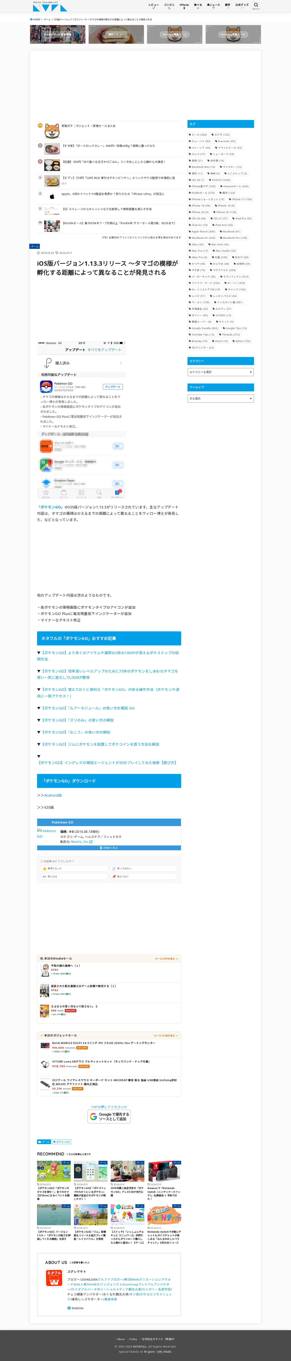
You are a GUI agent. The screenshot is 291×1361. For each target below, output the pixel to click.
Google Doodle (205, 328)
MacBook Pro (235, 238)
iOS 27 (221, 218)
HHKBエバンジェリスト (105, 1284)
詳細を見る (110, 848)
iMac (198, 244)
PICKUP (221, 180)
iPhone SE (226, 212)
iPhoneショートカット (208, 199)
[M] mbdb (164, 1351)
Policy (133, 1339)
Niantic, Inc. (80, 842)
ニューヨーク (223, 154)
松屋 (221, 257)
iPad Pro (243, 218)
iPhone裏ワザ (204, 186)
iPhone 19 (226, 205)
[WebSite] (75, 1308)
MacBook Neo (203, 167)
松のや (242, 257)
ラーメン (201, 302)
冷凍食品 (200, 309)
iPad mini (224, 225)
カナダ (222, 134)
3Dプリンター (203, 347)
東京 (197, 173)
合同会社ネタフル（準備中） (159, 1339)
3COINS (223, 315)
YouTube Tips (203, 334)
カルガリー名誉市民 (156, 1289)
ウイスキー (232, 167)
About (121, 1339)
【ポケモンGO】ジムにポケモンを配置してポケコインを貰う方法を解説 (100, 744)
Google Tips (236, 328)
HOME (36, 19)
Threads (231, 334)
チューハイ (201, 141)
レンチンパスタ (225, 296)
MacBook (232, 231)
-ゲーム (47, 19)
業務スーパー (202, 321)
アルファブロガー (110, 1279)
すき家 (198, 270)
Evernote (227, 141)
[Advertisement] (109, 85)
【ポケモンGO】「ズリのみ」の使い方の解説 (77, 720)
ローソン (236, 283)
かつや (198, 263)
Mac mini (220, 244)
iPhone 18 (201, 205)
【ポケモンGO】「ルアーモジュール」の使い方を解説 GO (88, 708)
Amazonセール (236, 186)
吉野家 (243, 263)
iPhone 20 (200, 212)
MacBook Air (204, 238)
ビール (199, 134)
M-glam (149, 1351)
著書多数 (111, 1299)
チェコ (198, 154)
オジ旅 (134, 1294)
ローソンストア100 (206, 289)
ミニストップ (237, 173)
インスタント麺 (230, 302)
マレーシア (201, 147)
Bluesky (200, 341)
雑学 (229, 193)
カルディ (224, 309)
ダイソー (200, 315)
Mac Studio (226, 250)
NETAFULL (140, 1346)
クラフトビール (230, 147)
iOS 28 (198, 180)
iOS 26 (199, 218)
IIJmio (243, 341)
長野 (197, 160)
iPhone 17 (242, 199)
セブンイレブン (236, 276)
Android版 (53, 795)
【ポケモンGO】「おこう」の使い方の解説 (75, 732)
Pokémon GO (62, 822)
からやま (221, 263)
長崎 (215, 173)
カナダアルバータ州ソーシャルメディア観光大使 (106, 1289)
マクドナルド (224, 270)
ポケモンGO (63, 1142)
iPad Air (200, 225)
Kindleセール (203, 193)
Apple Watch (203, 231)
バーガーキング (204, 276)
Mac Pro (200, 250)
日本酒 (217, 160)
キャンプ (237, 289)
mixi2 (221, 341)
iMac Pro (199, 257)
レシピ (198, 296)
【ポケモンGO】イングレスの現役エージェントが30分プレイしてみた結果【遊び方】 (107, 762)
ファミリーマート (206, 283)
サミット (226, 321)
